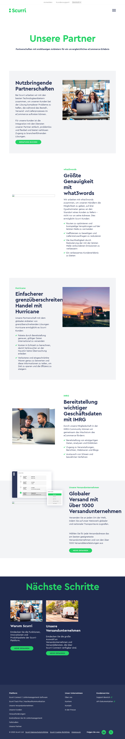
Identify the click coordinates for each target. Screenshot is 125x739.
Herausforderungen (17, 714)
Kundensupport (62, 2)
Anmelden (48, 2)
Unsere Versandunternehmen (21, 706)
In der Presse (70, 710)
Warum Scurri (21, 626)
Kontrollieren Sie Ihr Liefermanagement (25, 718)
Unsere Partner (15, 726)
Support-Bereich (103, 697)
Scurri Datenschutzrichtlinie (36, 732)
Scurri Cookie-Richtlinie (60, 732)
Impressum (76, 732)
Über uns (68, 697)
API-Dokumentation (104, 701)
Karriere (68, 701)
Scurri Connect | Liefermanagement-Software (28, 697)
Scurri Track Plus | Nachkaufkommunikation (27, 701)
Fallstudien (13, 722)
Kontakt (68, 706)
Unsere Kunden (15, 710)
